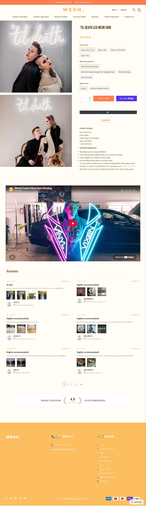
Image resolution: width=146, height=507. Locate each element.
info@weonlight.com (129, 166)
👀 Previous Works (104, 461)
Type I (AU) (85, 55)
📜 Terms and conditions (106, 473)
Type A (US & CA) (87, 50)
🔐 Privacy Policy (103, 469)
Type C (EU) (102, 50)
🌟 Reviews (101, 453)
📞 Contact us (102, 481)
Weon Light (68, 499)
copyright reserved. (81, 499)
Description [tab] (106, 120)
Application (84, 83)
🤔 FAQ (100, 465)
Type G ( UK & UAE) (118, 50)
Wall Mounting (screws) (89, 66)
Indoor (83, 88)
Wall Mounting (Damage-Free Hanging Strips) (98, 72)
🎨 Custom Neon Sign (105, 449)
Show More (59, 288)
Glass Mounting (124, 72)
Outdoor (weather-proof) (99, 88)
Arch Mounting (86, 77)
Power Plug (84, 45)
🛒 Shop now (102, 457)
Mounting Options (87, 61)
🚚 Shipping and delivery (106, 477)
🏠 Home (100, 445)
